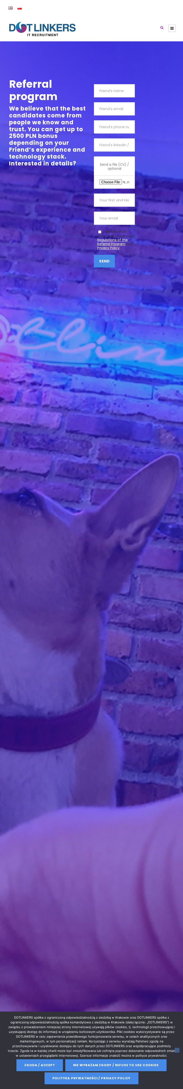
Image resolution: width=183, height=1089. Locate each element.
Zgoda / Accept (39, 1065)
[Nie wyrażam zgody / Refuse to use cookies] (177, 1050)
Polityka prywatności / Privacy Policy (91, 1078)
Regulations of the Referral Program (112, 241)
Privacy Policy (108, 248)
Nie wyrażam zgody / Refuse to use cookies (116, 1065)
